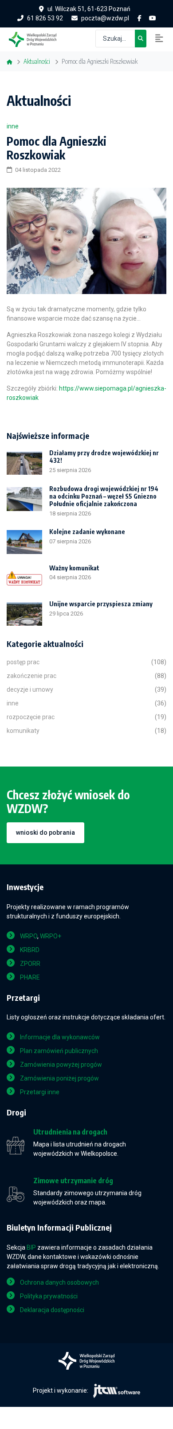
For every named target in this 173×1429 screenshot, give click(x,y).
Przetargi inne (39, 1092)
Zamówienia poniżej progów (59, 1078)
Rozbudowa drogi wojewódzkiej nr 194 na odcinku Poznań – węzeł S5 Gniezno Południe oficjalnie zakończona (103, 496)
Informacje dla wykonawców (60, 1037)
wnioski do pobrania (45, 832)
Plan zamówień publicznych (59, 1050)
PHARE (30, 977)
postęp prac (23, 662)
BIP (31, 1247)
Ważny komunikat (74, 568)
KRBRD (29, 949)
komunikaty (23, 730)
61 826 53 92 (45, 18)
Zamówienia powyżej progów (61, 1064)
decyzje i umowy (30, 689)
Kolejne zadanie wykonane (87, 531)
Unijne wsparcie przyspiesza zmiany (101, 604)
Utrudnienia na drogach (70, 1132)
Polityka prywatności (49, 1296)
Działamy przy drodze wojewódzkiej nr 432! (104, 456)
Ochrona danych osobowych (59, 1282)
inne (13, 126)
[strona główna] (37, 38)
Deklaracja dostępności (52, 1309)
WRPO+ (50, 936)
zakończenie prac (31, 675)
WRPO (28, 936)
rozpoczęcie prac (31, 716)
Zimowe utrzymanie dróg (73, 1181)
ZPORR (30, 963)
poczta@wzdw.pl (105, 18)
